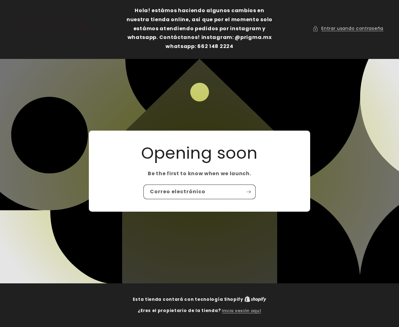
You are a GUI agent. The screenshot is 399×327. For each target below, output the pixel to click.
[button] (348, 28)
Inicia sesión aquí (241, 311)
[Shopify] (255, 299)
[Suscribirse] (248, 192)
